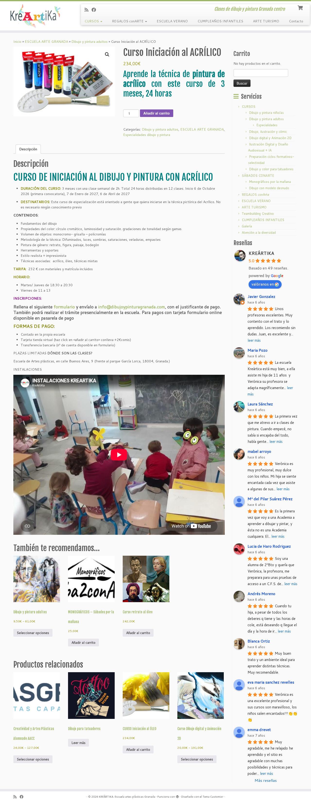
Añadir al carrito (156, 113)
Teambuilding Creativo (258, 213)
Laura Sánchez (260, 404)
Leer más (78, 742)
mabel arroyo (259, 451)
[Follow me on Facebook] (95, 10)
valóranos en (262, 284)
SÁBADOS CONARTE (258, 175)
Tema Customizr (213, 797)
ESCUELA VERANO (172, 21)
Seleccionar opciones (33, 632)
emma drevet (259, 729)
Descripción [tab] (28, 149)
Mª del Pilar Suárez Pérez (270, 498)
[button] (107, 54)
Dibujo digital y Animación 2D (270, 138)
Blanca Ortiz (259, 641)
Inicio (17, 41)
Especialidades (266, 125)
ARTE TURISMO (266, 21)
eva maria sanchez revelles (271, 682)
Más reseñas (266, 780)
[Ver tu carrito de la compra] (301, 7)
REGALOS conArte (255, 194)
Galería (247, 226)
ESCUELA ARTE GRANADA (46, 41)
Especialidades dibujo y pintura (146, 134)
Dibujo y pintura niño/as (266, 112)
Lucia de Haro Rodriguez (269, 546)
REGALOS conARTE (128, 21)
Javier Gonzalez (261, 296)
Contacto (296, 21)
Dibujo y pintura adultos (89, 41)
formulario (63, 307)
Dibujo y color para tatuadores (271, 169)
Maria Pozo (258, 350)
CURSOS (92, 21)
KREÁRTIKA (261, 253)
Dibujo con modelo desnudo (269, 188)
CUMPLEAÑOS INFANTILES (220, 21)
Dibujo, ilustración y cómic (268, 131)
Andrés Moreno (261, 593)
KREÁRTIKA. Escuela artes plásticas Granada (127, 797)
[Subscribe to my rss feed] (88, 10)
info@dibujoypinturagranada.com (131, 307)
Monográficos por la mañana (270, 181)
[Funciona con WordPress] (177, 795)
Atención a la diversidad (259, 232)
